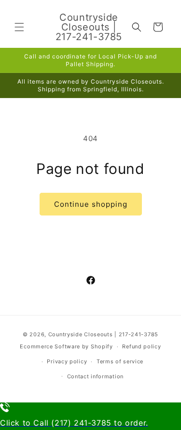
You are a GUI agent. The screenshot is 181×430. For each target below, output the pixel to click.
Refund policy (141, 346)
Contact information (95, 376)
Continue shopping (90, 204)
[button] (19, 27)
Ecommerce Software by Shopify (66, 346)
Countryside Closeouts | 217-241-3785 (103, 334)
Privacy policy (67, 361)
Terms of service (120, 361)
